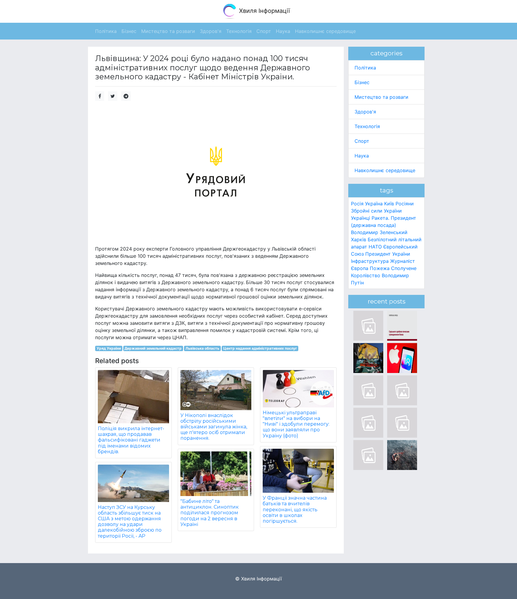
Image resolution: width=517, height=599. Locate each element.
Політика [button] (106, 31)
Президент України (387, 254)
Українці (360, 218)
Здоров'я (365, 112)
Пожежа (380, 268)
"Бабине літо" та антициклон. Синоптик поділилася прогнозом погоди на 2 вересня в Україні (209, 512)
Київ (389, 204)
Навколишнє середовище (385, 170)
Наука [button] (283, 31)
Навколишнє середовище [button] (325, 31)
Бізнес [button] (128, 31)
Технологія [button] (239, 31)
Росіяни (405, 204)
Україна (374, 204)
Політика (365, 68)
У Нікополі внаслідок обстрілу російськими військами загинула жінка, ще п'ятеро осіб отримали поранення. (213, 427)
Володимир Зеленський (379, 232)
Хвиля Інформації (263, 10)
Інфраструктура (370, 261)
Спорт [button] (263, 31)
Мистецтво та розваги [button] (168, 31)
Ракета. (380, 218)
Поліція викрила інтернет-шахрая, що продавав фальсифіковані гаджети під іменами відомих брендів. (131, 440)
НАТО (375, 247)
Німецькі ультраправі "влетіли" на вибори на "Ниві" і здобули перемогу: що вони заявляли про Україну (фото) (296, 424)
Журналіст (402, 261)
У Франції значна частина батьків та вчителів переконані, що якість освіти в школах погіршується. (295, 509)
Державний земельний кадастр (153, 348)
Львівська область (202, 348)
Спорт (362, 141)
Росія (357, 204)
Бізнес (362, 82)
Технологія (367, 126)
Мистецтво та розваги (381, 97)
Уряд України (109, 348)
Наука (362, 156)
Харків (358, 239)
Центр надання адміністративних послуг (260, 348)
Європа (359, 268)
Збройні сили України (376, 211)
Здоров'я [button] (210, 31)
